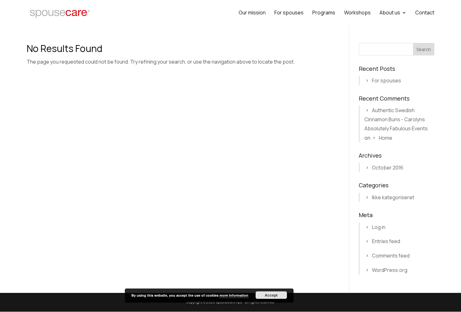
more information (234, 295)
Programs (323, 13)
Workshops (357, 13)
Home (385, 137)
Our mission (252, 13)
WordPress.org (389, 270)
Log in (378, 227)
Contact (424, 13)
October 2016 (387, 167)
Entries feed (386, 241)
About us (389, 13)
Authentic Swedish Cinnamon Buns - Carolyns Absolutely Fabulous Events (396, 119)
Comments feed (391, 255)
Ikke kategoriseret (393, 197)
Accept (271, 295)
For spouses (289, 13)
